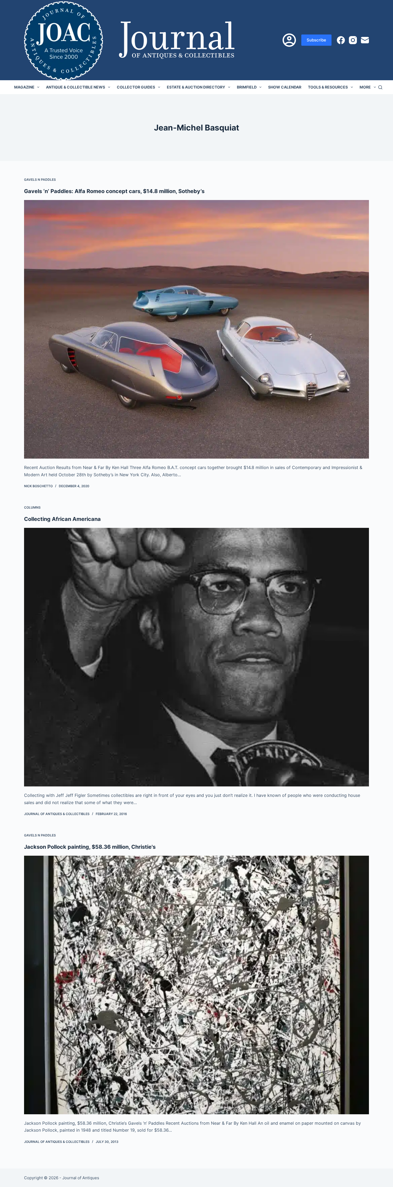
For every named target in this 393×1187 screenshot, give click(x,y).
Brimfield (247, 87)
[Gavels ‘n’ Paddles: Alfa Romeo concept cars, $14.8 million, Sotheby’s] (196, 329)
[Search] (380, 87)
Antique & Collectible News (75, 87)
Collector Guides (136, 87)
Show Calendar (284, 87)
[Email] (365, 40)
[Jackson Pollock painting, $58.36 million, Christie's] (196, 985)
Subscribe (316, 40)
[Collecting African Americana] (196, 657)
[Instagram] (353, 40)
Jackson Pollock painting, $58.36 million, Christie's (90, 847)
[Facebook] (341, 40)
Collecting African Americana (62, 519)
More (365, 87)
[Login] (289, 40)
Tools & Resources (328, 87)
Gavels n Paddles (40, 180)
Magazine (24, 87)
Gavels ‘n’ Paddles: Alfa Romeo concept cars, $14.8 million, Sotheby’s (114, 191)
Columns (32, 507)
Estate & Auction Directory (196, 87)
